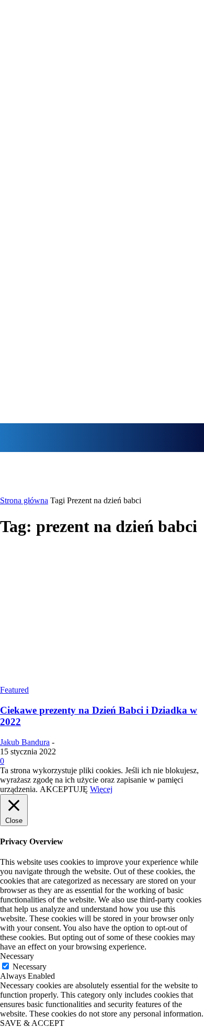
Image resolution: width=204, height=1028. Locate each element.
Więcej (101, 789)
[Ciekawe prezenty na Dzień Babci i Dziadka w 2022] (102, 680)
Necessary (30, 966)
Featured (14, 689)
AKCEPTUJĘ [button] (64, 789)
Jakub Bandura (25, 742)
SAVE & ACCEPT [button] (32, 1023)
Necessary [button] (17, 956)
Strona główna (24, 500)
